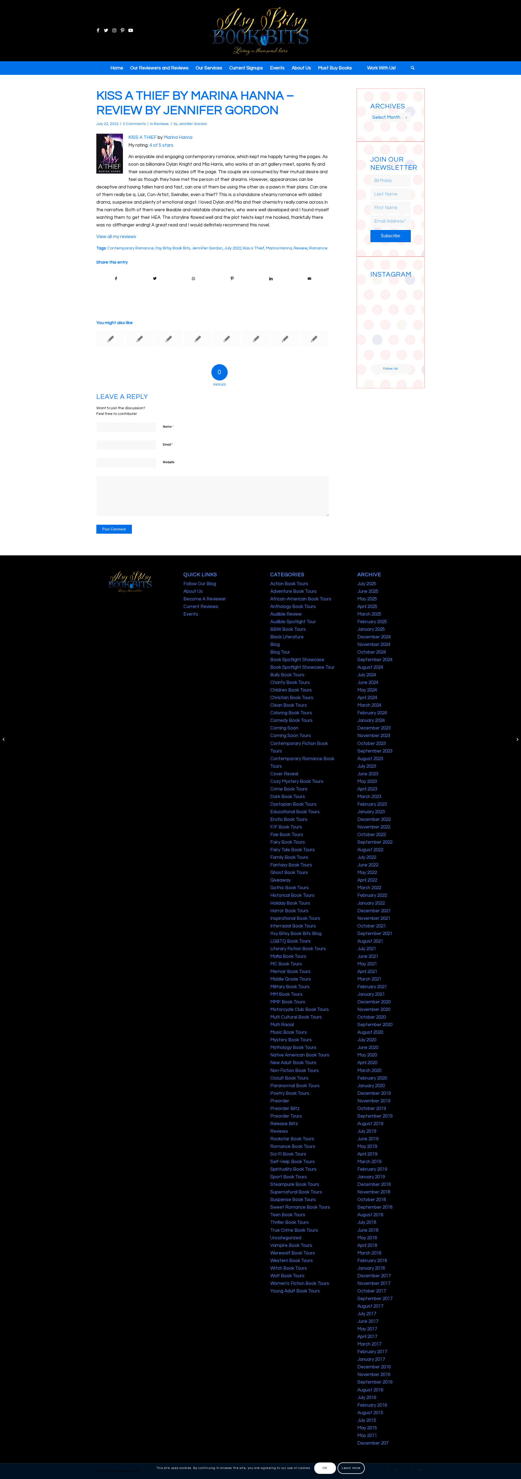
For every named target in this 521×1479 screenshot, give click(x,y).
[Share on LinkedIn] (271, 279)
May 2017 (367, 1329)
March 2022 (369, 887)
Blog (275, 644)
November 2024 (373, 644)
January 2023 (371, 811)
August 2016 (370, 1390)
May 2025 (367, 599)
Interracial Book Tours (293, 926)
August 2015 (370, 1412)
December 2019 (374, 1093)
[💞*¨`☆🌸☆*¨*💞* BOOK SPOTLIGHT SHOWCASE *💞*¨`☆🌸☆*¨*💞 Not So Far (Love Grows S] (380, 332)
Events (190, 614)
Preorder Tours (286, 1116)
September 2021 (374, 933)
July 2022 (232, 248)
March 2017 (369, 1344)
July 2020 (366, 1040)
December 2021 (374, 910)
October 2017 (371, 1291)
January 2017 (371, 1359)
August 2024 (370, 667)
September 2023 (374, 751)
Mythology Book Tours (293, 1047)
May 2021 (367, 964)
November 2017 (373, 1283)
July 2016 (366, 1397)
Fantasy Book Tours (291, 865)
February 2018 (372, 1260)
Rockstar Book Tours (292, 1139)
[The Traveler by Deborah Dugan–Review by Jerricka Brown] (198, 339)
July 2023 (366, 766)
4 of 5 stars (161, 145)
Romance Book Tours (292, 1146)
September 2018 (374, 1207)
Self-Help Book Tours (292, 1161)
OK (325, 1468)
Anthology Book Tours (293, 606)
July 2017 (366, 1313)
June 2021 (367, 956)
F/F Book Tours (286, 827)
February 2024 (372, 712)
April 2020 (367, 1062)
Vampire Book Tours (291, 1245)
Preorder (279, 1101)
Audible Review (286, 614)
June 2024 (367, 682)
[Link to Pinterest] (122, 31)
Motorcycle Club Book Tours (299, 1009)
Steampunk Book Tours (294, 1184)
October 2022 (371, 834)
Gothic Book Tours (289, 887)
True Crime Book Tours (294, 1230)
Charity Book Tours (290, 682)
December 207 (372, 1443)
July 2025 (366, 583)
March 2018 (369, 1253)
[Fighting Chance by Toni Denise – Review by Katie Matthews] (285, 339)
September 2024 (374, 659)
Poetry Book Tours (289, 1093)
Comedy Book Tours (291, 720)
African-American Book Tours (300, 599)
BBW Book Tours (288, 629)
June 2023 (367, 773)
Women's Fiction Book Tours (299, 1283)
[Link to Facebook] (98, 31)
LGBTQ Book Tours (290, 941)
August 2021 (370, 941)
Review (300, 248)
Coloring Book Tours (291, 712)
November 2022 (373, 827)
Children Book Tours (291, 690)
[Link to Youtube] (130, 31)
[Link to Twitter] (106, 31)
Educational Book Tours (295, 811)
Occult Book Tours (289, 1078)
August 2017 (370, 1306)
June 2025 (367, 591)
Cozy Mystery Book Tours (296, 781)
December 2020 (374, 1002)
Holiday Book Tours (290, 903)
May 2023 (367, 781)
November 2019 (373, 1101)
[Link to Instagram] (114, 31)
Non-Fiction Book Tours (294, 1070)
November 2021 (373, 918)
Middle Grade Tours (290, 979)
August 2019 (370, 1123)
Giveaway (280, 880)
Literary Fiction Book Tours (298, 948)
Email (168, 444)
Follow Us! (390, 368)
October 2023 (371, 743)
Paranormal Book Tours (295, 1085)
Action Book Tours (289, 583)
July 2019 (366, 1131)
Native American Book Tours (299, 1055)
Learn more (351, 1468)
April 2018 (367, 1245)
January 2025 (371, 629)
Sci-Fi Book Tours (288, 1154)
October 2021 (371, 926)
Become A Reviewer (204, 599)
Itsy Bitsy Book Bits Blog (296, 933)
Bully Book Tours (287, 675)
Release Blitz (284, 1123)
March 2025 (369, 614)
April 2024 (367, 697)
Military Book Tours (290, 986)
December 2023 (374, 728)
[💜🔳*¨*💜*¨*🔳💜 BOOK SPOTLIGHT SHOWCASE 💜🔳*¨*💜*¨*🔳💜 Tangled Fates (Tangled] (401, 332)
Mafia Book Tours (288, 956)
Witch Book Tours (288, 1268)
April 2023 (367, 789)
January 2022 (371, 903)
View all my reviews (116, 236)
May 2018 (367, 1237)
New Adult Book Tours (293, 1062)
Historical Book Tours (292, 895)
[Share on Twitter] (155, 279)
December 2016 (374, 1367)
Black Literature (287, 637)
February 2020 (372, 1078)
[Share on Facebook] (116, 279)
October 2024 (371, 652)
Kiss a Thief (253, 248)
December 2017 (374, 1275)
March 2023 (369, 796)
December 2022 (374, 819)
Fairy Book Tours (287, 842)
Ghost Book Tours (289, 872)
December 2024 (374, 637)
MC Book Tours (286, 964)
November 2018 (373, 1192)
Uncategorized (285, 1237)
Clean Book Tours (288, 705)
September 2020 (374, 1024)
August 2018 (370, 1214)
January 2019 (371, 1176)
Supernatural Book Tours (296, 1192)
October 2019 (371, 1108)
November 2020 (373, 1009)
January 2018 (371, 1268)
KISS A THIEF (142, 137)
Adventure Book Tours (293, 591)
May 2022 (367, 872)
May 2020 (367, 1055)
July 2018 (366, 1222)
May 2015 (367, 1428)
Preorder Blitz (285, 1108)
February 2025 (372, 621)
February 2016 (372, 1405)
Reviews (161, 124)
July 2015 (366, 1420)
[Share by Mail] (309, 279)
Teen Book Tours (287, 1214)
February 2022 (372, 895)
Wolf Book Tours (287, 1275)
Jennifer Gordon (193, 124)
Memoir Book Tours (290, 971)
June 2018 (367, 1230)
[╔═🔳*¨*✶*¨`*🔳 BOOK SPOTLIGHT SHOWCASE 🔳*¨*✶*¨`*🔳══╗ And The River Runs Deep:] (380, 290)
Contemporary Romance (130, 248)
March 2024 (369, 705)
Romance (318, 248)
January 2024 (371, 720)
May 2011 (367, 1435)
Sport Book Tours (288, 1176)
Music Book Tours (288, 1032)
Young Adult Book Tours (295, 1291)
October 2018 (371, 1199)
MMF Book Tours (287, 1002)
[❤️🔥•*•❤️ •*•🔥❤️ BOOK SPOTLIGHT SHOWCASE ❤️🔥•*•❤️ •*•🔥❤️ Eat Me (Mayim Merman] (401, 353)
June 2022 (367, 865)
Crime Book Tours (288, 789)
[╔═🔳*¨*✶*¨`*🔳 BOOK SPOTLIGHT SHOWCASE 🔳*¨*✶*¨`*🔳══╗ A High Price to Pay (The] (380, 311)
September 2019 (374, 1116)
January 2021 (371, 994)
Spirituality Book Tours (293, 1169)
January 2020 (371, 1085)
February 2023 (372, 804)
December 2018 (374, 1184)
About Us (193, 591)
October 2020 (371, 1017)
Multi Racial (282, 1024)
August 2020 (370, 1032)
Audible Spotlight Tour (293, 621)
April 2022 (367, 880)
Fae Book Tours (286, 834)
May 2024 (367, 690)
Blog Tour (280, 652)
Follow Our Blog (199, 583)
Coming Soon (284, 728)
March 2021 (369, 979)
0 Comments (134, 124)
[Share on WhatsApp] (193, 279)
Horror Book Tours (289, 910)
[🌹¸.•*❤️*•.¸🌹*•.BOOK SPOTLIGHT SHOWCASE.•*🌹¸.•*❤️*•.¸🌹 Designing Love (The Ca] (380, 353)
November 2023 (373, 735)
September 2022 (374, 842)
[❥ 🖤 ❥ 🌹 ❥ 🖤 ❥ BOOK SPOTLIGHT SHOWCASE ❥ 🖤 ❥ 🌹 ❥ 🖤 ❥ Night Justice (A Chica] (401, 290)
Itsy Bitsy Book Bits (172, 248)
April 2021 (367, 971)
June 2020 (367, 1047)
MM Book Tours (286, 994)
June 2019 (367, 1139)
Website (168, 462)
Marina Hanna (178, 137)
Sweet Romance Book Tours (300, 1207)
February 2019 (372, 1169)
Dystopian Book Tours (293, 804)
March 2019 (369, 1161)
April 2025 (367, 606)
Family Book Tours (289, 857)
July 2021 (366, 948)
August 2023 (370, 758)
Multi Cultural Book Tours (296, 1017)
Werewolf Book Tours (292, 1253)
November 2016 (373, 1374)
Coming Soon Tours (290, 735)
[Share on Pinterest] (232, 279)
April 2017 (367, 1336)
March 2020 (369, 1070)
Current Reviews (200, 606)
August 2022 (370, 849)
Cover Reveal (284, 773)
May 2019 (367, 1146)
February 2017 (372, 1351)
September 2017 (374, 1298)
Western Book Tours (291, 1260)
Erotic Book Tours (288, 819)
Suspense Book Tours (293, 1199)
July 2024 (366, 675)
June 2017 (367, 1321)
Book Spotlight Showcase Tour (302, 667)
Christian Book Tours (291, 697)
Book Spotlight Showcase (297, 659)
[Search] (410, 68)
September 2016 (374, 1382)
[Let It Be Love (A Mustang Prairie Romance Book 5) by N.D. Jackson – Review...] (4, 739)
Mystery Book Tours (291, 1040)
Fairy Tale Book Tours (292, 849)
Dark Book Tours (287, 796)
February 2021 (372, 986)
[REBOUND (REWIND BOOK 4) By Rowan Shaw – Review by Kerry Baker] (227, 339)
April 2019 (367, 1154)
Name (168, 426)
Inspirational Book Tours (295, 918)
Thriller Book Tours (289, 1222)
